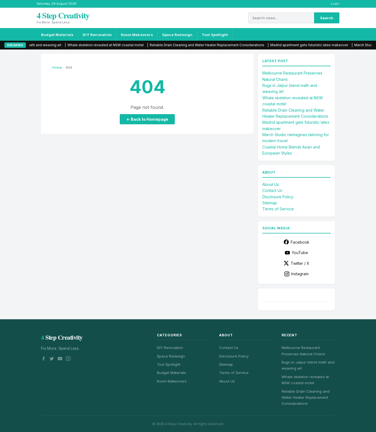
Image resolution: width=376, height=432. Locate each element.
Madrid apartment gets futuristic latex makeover (296, 45)
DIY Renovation (97, 34)
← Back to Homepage (147, 119)
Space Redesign (177, 34)
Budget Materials (57, 34)
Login (335, 3)
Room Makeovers (137, 34)
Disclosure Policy (277, 196)
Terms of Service (278, 209)
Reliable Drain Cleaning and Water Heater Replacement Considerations (193, 45)
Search (326, 18)
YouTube (300, 252)
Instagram (300, 273)
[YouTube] (60, 359)
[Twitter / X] (51, 359)
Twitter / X (300, 263)
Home (57, 67)
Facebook (300, 242)
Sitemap (269, 202)
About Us (270, 184)
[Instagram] (68, 359)
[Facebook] (43, 359)
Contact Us (272, 190)
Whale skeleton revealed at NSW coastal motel (92, 45)
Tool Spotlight (215, 34)
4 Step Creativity (63, 15)
